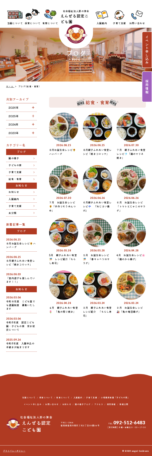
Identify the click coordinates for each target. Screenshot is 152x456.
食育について (50, 23)
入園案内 (102, 23)
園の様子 (14, 158)
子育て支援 (119, 23)
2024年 (13, 124)
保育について (33, 23)
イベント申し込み (146, 49)
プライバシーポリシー (14, 450)
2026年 (14, 107)
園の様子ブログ (82, 404)
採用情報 (146, 87)
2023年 (14, 133)
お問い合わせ (137, 23)
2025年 (14, 116)
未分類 (12, 213)
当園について (15, 23)
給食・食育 (15, 179)
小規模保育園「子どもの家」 (115, 397)
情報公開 (123, 404)
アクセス (98, 404)
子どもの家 (15, 165)
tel (126, 422)
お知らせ (14, 192)
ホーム (10, 86)
